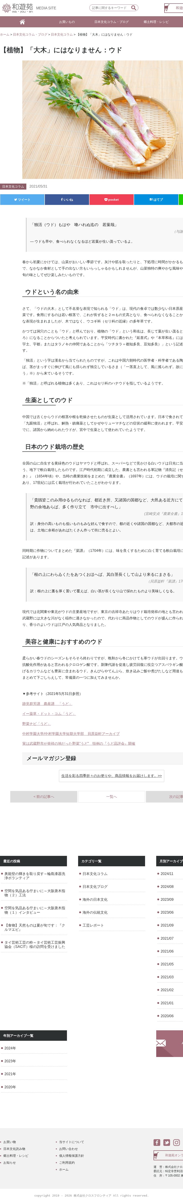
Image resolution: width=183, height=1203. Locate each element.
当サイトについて (71, 1142)
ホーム (4, 34)
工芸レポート (93, 925)
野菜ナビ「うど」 (36, 724)
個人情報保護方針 (71, 1155)
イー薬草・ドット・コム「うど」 (49, 714)
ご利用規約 (67, 1162)
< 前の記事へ (43, 797)
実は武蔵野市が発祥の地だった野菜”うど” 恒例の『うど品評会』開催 (78, 743)
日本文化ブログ (95, 887)
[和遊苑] (17, 8)
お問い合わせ (68, 1149)
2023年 (10, 1061)
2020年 (10, 1087)
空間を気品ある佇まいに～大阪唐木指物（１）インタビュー (34, 910)
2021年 (10, 1074)
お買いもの (67, 22)
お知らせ (9, 1162)
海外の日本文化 (95, 899)
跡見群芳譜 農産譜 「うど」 (47, 704)
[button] (111, 776)
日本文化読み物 (14, 1149)
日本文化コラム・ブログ (111, 22)
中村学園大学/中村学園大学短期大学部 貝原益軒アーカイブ (71, 734)
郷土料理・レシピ (156, 22)
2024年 (10, 1048)
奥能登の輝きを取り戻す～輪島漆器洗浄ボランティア (34, 876)
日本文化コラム (62, 34)
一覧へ (111, 797)
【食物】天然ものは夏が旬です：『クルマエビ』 (34, 927)
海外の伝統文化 (95, 912)
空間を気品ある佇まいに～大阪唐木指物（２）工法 (34, 893)
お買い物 (9, 1142)
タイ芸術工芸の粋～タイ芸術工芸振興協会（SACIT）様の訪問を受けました (34, 945)
